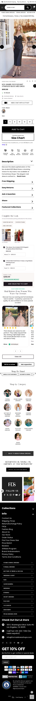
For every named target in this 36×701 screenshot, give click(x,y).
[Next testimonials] (21, 351)
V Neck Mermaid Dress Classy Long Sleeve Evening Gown (19, 261)
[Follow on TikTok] (22, 643)
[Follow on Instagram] (11, 643)
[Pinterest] (13, 495)
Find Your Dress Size (10, 540)
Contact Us (7, 518)
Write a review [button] (9, 364)
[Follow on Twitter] (7, 643)
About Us (6, 532)
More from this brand (8, 81)
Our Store (6, 535)
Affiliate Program (9, 548)
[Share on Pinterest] (32, 81)
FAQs (4, 526)
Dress (17, 16)
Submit (6, 662)
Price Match (7, 543)
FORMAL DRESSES (21, 12)
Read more (7, 341)
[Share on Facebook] (27, 81)
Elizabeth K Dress (25, 374)
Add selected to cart (18, 284)
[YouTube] (16, 495)
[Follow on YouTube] (18, 643)
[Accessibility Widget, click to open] (32, 692)
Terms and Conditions (11, 557)
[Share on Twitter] (30, 81)
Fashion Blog (7, 529)
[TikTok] (19, 495)
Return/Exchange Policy (12, 524)
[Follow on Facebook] (3, 643)
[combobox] (14, 7)
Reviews (5, 546)
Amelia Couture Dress (10, 374)
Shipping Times (8, 521)
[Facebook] (4, 495)
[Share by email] (35, 81)
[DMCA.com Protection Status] (10, 676)
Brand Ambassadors (11, 551)
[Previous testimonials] (16, 351)
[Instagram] (10, 495)
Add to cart (18, 129)
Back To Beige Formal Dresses (19, 453)
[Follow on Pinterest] (14, 643)
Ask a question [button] (26, 364)
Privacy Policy (7, 554)
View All (18, 357)
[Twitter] (7, 495)
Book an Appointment (18, 470)
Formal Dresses (8, 16)
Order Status (7, 537)
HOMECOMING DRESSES (8, 12)
